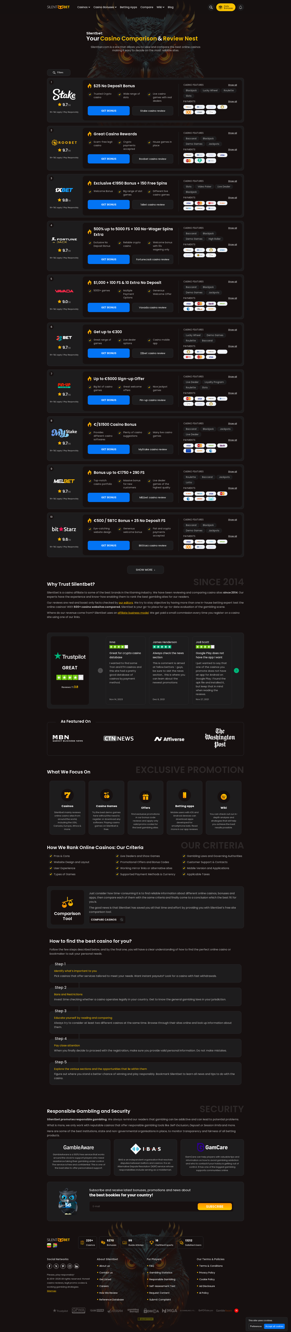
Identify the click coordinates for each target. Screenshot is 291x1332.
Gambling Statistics (160, 1272)
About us (104, 1266)
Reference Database (111, 1299)
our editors (126, 603)
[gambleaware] (78, 1149)
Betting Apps (128, 7)
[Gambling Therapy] (133, 1310)
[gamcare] (212, 1149)
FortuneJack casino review (152, 259)
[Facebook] (49, 1266)
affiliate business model (133, 613)
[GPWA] (78, 1310)
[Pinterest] (63, 1266)
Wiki (159, 7)
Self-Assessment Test (162, 1286)
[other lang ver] (49, 1245)
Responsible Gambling (162, 1279)
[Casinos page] (67, 786)
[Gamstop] (97, 1310)
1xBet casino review (153, 204)
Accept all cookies (274, 1326)
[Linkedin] (76, 1266)
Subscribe (214, 1206)
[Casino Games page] (106, 786)
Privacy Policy (207, 1272)
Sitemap (51, 1291)
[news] (169, 739)
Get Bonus (108, 111)
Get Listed (105, 1279)
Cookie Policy (207, 1279)
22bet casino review (152, 353)
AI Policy (204, 1293)
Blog (170, 7)
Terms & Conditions (211, 1266)
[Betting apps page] (184, 786)
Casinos (82, 7)
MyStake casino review (153, 449)
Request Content (159, 1293)
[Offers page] (145, 788)
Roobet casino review (152, 159)
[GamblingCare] (188, 1310)
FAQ (151, 1266)
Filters (60, 72)
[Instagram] (69, 1266)
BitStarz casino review (152, 545)
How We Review (108, 1293)
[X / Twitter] (56, 1266)
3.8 (76, 687)
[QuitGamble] (206, 1310)
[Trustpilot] (60, 1310)
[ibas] (145, 1151)
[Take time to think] (145, 1319)
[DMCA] (151, 1310)
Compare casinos (104, 919)
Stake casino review (152, 111)
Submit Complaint (160, 1299)
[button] (236, 670)
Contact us (106, 1272)
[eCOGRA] (115, 1310)
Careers (104, 1286)
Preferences (256, 1326)
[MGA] (169, 1310)
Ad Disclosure (207, 1286)
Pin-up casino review (153, 400)
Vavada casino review (152, 307)
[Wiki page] (223, 788)
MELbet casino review (152, 497)
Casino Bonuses (103, 7)
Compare (146, 7)
